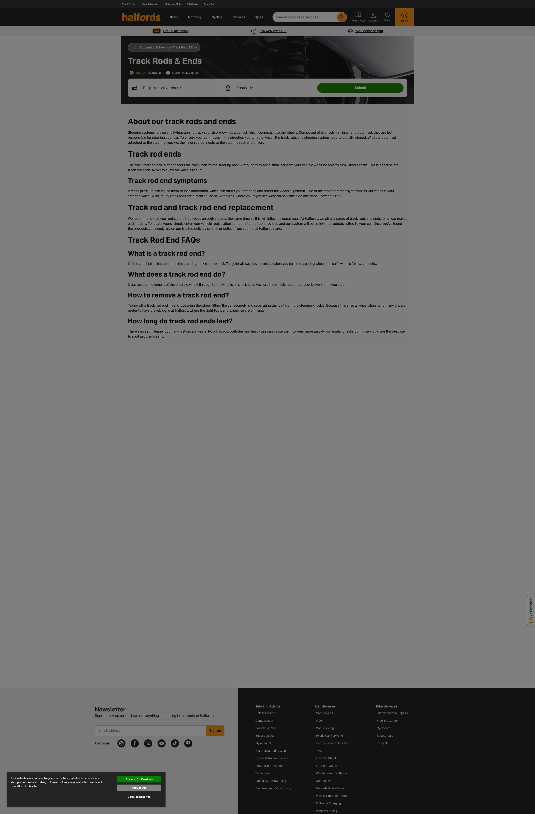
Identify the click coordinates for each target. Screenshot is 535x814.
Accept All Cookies (139, 779)
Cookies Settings (139, 797)
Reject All (139, 788)
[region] (86, 789)
